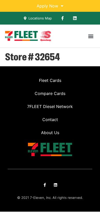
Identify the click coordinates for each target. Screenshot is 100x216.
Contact (50, 119)
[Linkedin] (75, 18)
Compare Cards (50, 93)
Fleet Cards (50, 80)
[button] (90, 36)
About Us (50, 132)
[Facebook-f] (62, 18)
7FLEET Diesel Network (50, 106)
